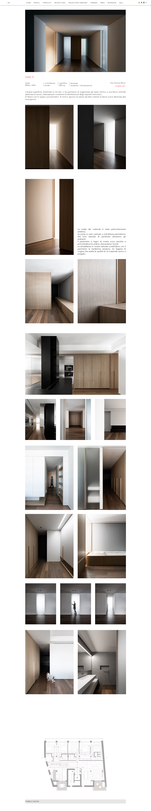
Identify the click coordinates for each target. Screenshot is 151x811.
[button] (75, 764)
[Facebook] (142, 3)
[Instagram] (144, 3)
